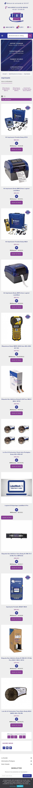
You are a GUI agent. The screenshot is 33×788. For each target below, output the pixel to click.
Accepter (20, 786)
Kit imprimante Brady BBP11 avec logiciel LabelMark (16, 294)
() (29, 27)
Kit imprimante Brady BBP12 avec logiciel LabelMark (17, 189)
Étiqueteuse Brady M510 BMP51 (16, 89)
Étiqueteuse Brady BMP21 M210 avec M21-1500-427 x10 (16, 347)
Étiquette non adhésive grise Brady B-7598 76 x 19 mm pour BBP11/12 (16, 554)
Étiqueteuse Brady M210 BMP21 (6, 89)
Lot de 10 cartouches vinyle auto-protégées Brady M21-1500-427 (16, 453)
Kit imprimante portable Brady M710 (17, 137)
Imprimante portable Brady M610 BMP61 (27, 89)
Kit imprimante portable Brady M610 (17, 241)
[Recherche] (30, 36)
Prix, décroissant (16, 100)
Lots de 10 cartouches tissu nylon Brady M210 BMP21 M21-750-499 (16, 712)
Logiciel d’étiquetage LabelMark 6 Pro (16, 505)
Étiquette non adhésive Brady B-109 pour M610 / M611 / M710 (17, 400)
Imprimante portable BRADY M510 (16, 607)
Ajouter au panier (16, 149)
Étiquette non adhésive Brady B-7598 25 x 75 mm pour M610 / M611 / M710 (16, 659)
